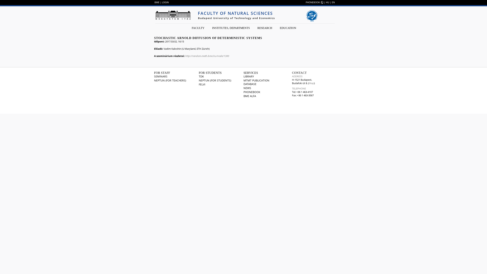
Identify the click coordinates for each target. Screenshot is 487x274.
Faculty (198, 27)
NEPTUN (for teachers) (170, 80)
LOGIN (165, 2)
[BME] (173, 15)
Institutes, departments (231, 27)
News (247, 88)
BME (156, 2)
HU (327, 2)
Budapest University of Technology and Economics (236, 18)
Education (288, 27)
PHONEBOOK (313, 2)
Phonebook (252, 92)
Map (311, 83)
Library (249, 76)
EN (333, 2)
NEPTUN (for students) (215, 80)
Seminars (160, 76)
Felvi (202, 84)
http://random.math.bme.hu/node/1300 (207, 56)
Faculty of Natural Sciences (235, 13)
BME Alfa (250, 96)
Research (264, 27)
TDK (201, 76)
